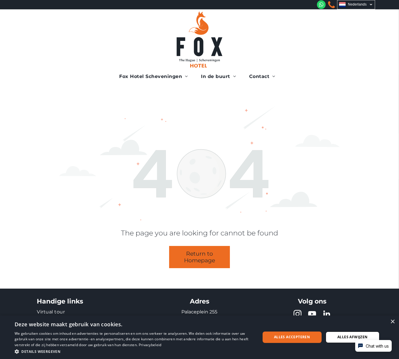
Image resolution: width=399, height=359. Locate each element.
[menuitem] (156, 76)
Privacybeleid (150, 344)
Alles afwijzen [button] (352, 336)
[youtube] (312, 314)
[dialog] (199, 337)
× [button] (392, 322)
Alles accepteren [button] (292, 336)
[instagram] (297, 314)
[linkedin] (327, 314)
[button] (134, 351)
